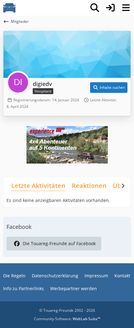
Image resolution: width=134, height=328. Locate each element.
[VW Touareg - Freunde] (9, 8)
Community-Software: (67, 318)
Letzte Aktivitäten (38, 185)
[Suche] (95, 8)
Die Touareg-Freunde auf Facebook (59, 243)
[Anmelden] (110, 8)
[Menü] (126, 8)
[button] (108, 87)
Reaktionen (89, 185)
